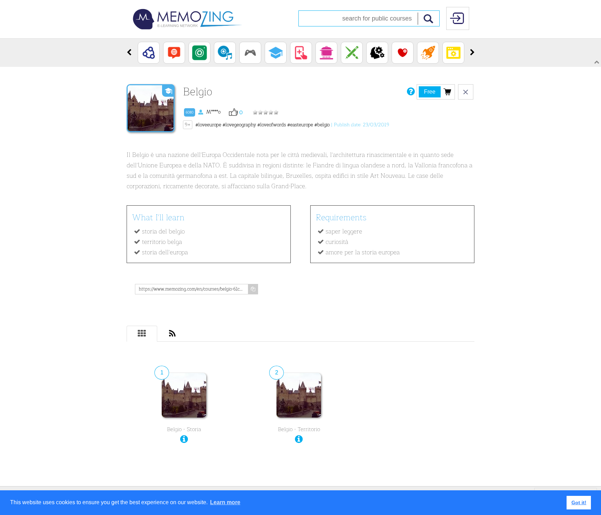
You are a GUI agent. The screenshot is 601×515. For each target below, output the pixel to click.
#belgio (322, 125)
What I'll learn (158, 217)
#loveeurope (208, 125)
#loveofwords (271, 125)
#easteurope (300, 125)
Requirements (341, 217)
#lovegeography (239, 125)
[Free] (447, 91)
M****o (203, 112)
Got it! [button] (578, 502)
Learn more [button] (225, 502)
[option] (149, 53)
